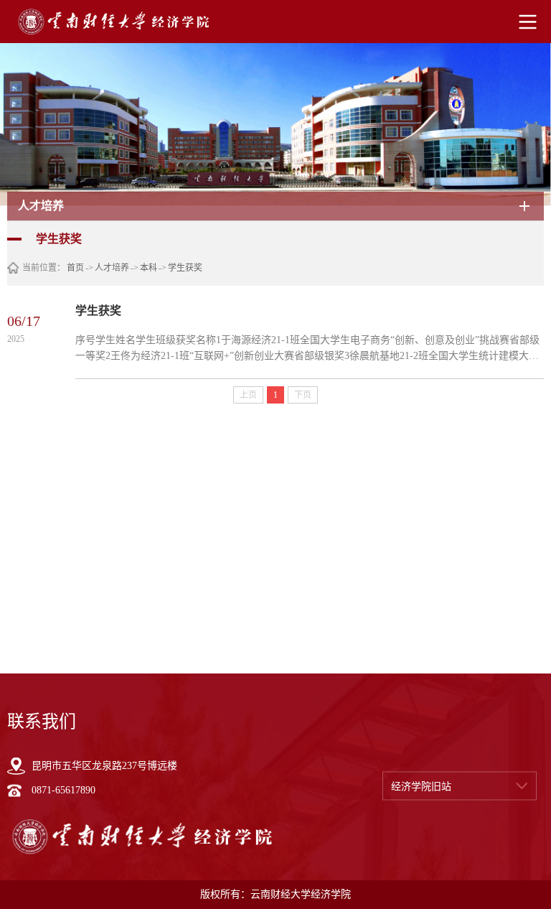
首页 (75, 268)
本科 (148, 268)
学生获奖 (185, 268)
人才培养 (112, 268)
